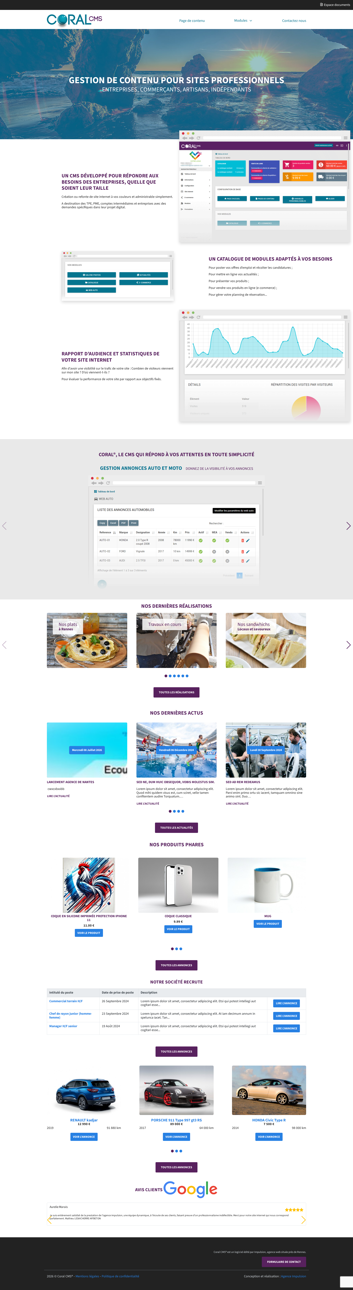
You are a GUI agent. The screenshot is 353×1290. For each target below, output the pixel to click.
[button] (348, 526)
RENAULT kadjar (84, 1120)
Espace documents (336, 5)
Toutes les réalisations (176, 692)
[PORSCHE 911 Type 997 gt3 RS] (176, 1090)
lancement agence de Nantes (70, 782)
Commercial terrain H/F (66, 1001)
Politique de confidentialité (120, 1276)
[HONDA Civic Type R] (269, 1090)
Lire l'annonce (286, 1003)
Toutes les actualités (176, 828)
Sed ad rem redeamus (243, 782)
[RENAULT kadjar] (84, 1090)
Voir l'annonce (84, 1137)
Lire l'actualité (58, 796)
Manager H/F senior (63, 1026)
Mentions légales (87, 1276)
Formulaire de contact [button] (284, 1262)
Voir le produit (88, 933)
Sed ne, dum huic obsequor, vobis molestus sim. (175, 782)
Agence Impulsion (293, 1276)
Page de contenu (192, 20)
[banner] (74, 21)
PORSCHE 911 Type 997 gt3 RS (176, 1120)
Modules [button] (240, 20)
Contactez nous (294, 20)
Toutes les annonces (176, 965)
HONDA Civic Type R (269, 1120)
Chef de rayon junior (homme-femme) (70, 1015)
